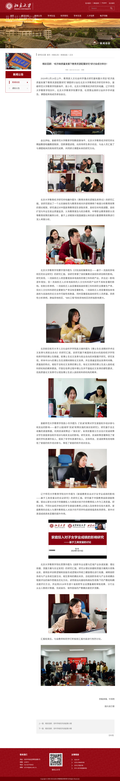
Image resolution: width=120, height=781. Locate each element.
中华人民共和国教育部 (80, 768)
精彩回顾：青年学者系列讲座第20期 (58, 728)
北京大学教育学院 (79, 762)
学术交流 (77, 16)
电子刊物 (103, 16)
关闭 (111, 735)
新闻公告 (38, 16)
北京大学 (76, 759)
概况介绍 (25, 16)
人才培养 (90, 16)
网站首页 (96, 3)
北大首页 (88, 3)
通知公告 (16, 88)
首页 (12, 16)
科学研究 (64, 16)
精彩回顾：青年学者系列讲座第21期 (58, 723)
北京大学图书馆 (78, 765)
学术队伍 (51, 16)
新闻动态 (16, 82)
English (104, 3)
